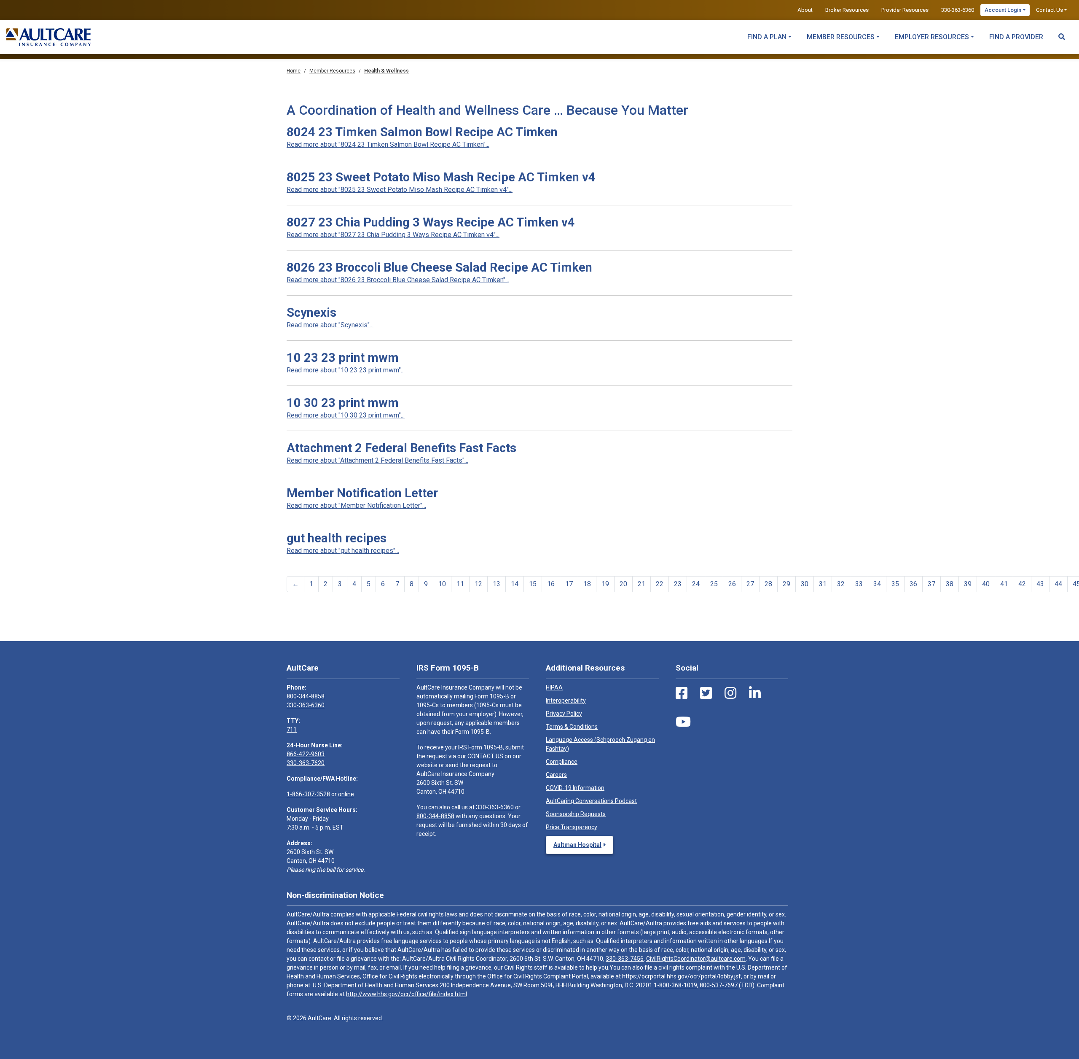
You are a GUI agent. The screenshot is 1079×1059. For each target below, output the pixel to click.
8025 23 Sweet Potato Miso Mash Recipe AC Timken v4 (441, 177)
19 (605, 584)
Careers (556, 774)
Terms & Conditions (572, 726)
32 (841, 584)
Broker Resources (847, 10)
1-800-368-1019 (675, 985)
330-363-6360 (957, 10)
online (346, 794)
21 (641, 584)
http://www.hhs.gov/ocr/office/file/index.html (406, 994)
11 (460, 584)
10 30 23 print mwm (343, 403)
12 (478, 584)
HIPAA (554, 687)
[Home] (48, 37)
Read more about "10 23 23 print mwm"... (346, 370)
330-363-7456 (625, 958)
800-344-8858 (306, 696)
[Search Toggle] (1061, 33)
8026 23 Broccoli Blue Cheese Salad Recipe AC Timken (439, 267)
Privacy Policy (564, 713)
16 (551, 584)
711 (292, 729)
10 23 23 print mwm (343, 357)
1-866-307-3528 (308, 794)
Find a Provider (1016, 37)
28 (768, 584)
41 (1004, 584)
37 (931, 584)
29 (786, 584)
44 (1058, 584)
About (805, 10)
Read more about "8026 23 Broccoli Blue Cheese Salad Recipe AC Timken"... (398, 280)
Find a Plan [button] (766, 37)
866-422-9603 (306, 754)
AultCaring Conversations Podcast (591, 801)
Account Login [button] (1003, 10)
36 (913, 584)
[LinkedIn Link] (755, 693)
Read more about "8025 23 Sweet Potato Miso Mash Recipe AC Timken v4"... (400, 190)
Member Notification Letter (362, 493)
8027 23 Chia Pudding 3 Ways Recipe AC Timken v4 (431, 222)
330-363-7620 (306, 763)
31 (823, 584)
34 (877, 584)
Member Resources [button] (841, 37)
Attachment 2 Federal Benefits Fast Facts (401, 448)
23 (678, 584)
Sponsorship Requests (576, 814)
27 (750, 584)
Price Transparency (571, 827)
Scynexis (311, 312)
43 (1040, 584)
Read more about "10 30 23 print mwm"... (346, 415)
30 (804, 584)
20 (623, 584)
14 (514, 584)
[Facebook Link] (681, 693)
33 (859, 584)
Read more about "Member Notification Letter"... (356, 505)
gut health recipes (337, 538)
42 (1022, 584)
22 (659, 584)
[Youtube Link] (683, 722)
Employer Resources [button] (932, 37)
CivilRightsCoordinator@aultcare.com (696, 958)
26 (732, 584)
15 (533, 584)
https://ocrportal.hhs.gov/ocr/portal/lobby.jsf (681, 976)
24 (696, 584)
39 (968, 584)
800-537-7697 (719, 985)
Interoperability (566, 700)
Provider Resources (905, 10)
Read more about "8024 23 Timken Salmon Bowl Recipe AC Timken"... (388, 144)
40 (986, 584)
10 (442, 584)
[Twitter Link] (706, 693)
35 (895, 584)
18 (587, 584)
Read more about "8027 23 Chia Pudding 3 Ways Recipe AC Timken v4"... (393, 235)
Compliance (561, 761)
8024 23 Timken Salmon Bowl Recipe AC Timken (422, 132)
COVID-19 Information (575, 787)
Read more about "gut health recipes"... (343, 551)
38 (949, 584)
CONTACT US (485, 756)
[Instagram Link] (730, 693)
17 (569, 584)
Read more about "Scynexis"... (330, 325)
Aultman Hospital (577, 844)
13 (496, 584)
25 (714, 584)
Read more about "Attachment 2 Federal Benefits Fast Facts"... (377, 460)
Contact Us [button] (1049, 10)
